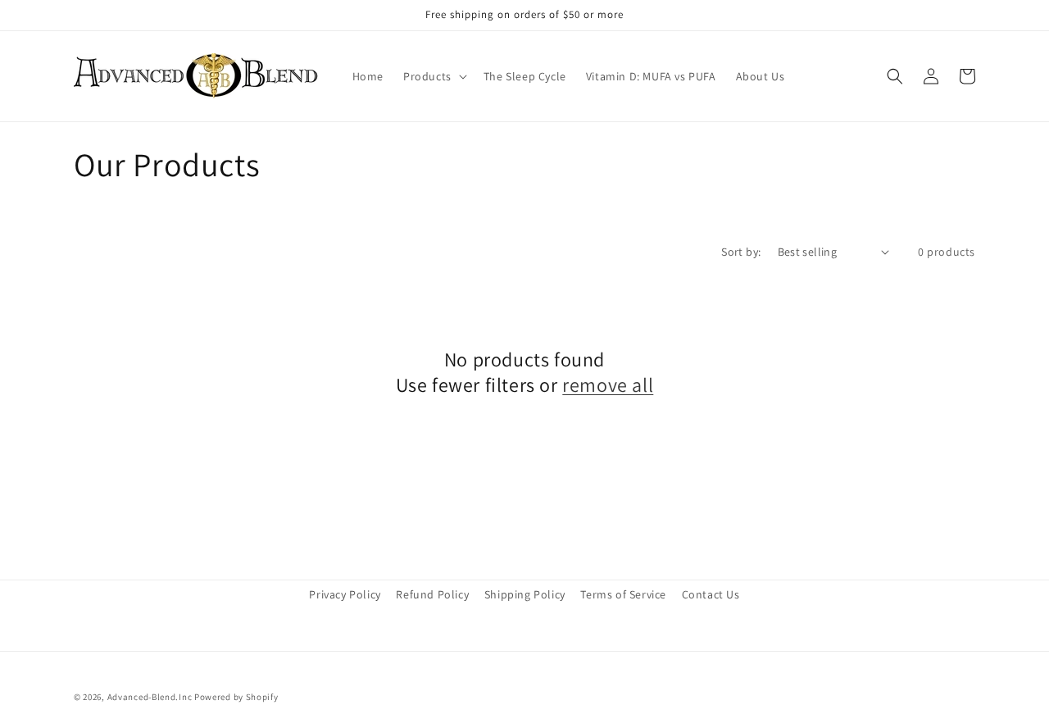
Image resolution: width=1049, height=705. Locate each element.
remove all (607, 385)
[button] (433, 76)
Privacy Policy (344, 594)
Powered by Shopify (236, 697)
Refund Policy (432, 594)
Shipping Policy (524, 594)
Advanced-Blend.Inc (150, 697)
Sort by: (741, 251)
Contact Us (711, 594)
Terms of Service (623, 594)
